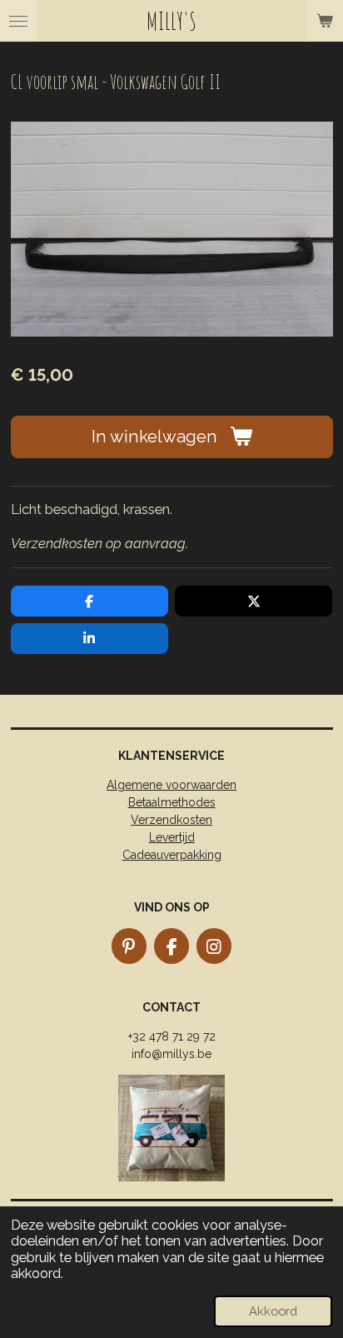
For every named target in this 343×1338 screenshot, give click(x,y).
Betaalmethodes (172, 802)
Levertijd (172, 837)
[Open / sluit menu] (18, 21)
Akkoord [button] (273, 1311)
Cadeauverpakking (171, 854)
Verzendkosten (171, 819)
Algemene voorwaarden (171, 784)
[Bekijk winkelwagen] (324, 21)
